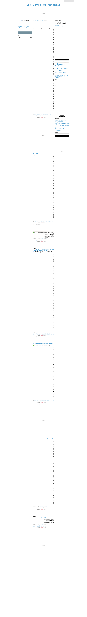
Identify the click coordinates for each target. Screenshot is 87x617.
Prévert (63, 74)
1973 (67, 74)
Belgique (61, 64)
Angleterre (64, 65)
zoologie (65, 75)
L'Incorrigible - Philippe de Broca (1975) (60, 128)
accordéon (56, 75)
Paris (56, 65)
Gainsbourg (59, 76)
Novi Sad (58, 73)
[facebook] (59, 0)
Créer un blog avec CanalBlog (59, 26)
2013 (60, 66)
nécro (64, 72)
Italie (55, 76)
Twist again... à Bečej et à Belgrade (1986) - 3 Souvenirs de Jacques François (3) (61, 121)
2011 (59, 75)
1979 (61, 70)
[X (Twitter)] (60, 0)
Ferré (68, 68)
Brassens (57, 77)
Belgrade (65, 68)
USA (57, 68)
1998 (61, 75)
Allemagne (61, 68)
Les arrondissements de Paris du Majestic (23, 26)
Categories (42, 20)
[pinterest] (62, 0)
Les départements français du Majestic (23, 27)
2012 (57, 70)
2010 (64, 76)
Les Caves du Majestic (36, 20)
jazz (62, 76)
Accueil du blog (57, 25)
